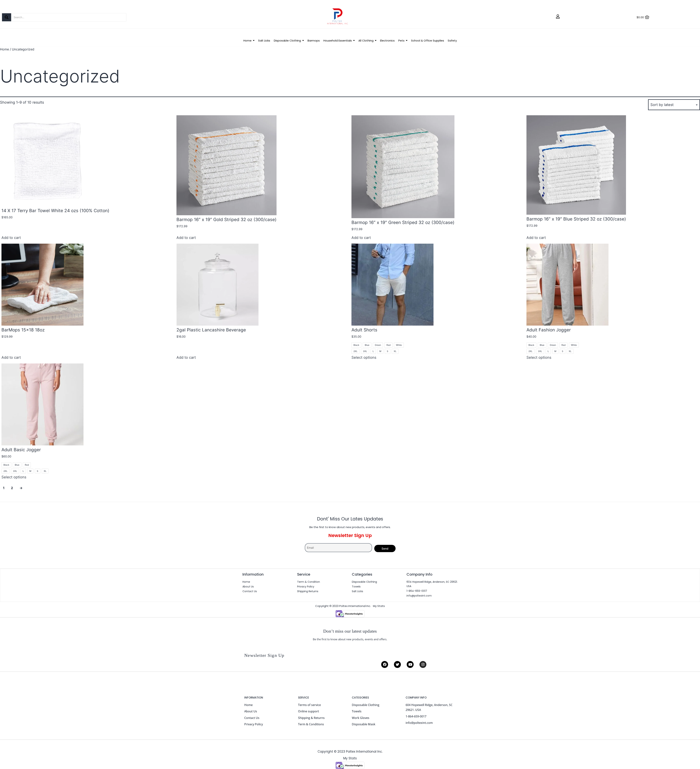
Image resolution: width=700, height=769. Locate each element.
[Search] (6, 17)
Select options (363, 357)
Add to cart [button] (11, 237)
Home (4, 49)
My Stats (379, 606)
